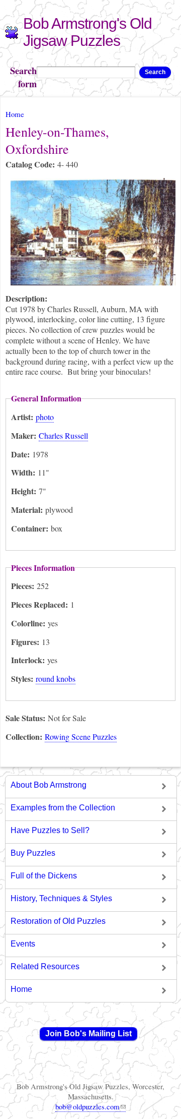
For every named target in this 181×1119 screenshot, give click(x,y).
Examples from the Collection (63, 807)
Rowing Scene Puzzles (81, 736)
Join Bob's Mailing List (88, 1033)
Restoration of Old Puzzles (58, 921)
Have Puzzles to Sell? (50, 830)
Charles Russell (63, 435)
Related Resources (45, 966)
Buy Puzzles (33, 853)
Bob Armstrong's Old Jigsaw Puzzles (87, 32)
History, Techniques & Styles (61, 898)
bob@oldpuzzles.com (87, 1106)
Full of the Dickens (44, 875)
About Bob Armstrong (48, 785)
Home (15, 114)
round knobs (55, 678)
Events (23, 943)
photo (45, 416)
